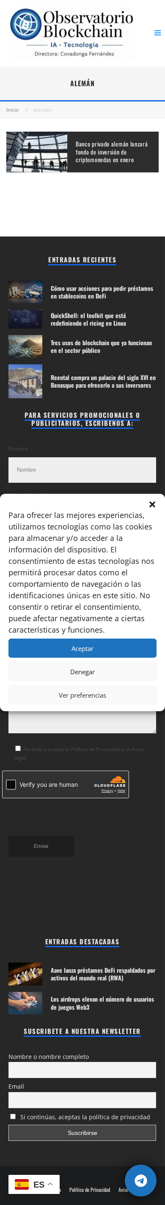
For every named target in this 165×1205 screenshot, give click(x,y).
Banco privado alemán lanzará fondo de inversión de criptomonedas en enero (112, 151)
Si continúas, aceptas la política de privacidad (84, 1117)
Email (16, 1086)
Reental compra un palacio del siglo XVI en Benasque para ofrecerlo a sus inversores (103, 381)
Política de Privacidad (89, 1189)
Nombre (18, 448)
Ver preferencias (82, 695)
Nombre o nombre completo (48, 1057)
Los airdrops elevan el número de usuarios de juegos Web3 (102, 1002)
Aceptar (83, 648)
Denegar (82, 671)
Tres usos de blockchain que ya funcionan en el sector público (101, 346)
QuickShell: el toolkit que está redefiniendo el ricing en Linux (88, 319)
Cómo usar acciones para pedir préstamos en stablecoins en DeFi (102, 292)
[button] (152, 504)
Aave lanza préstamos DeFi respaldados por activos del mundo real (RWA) (103, 974)
